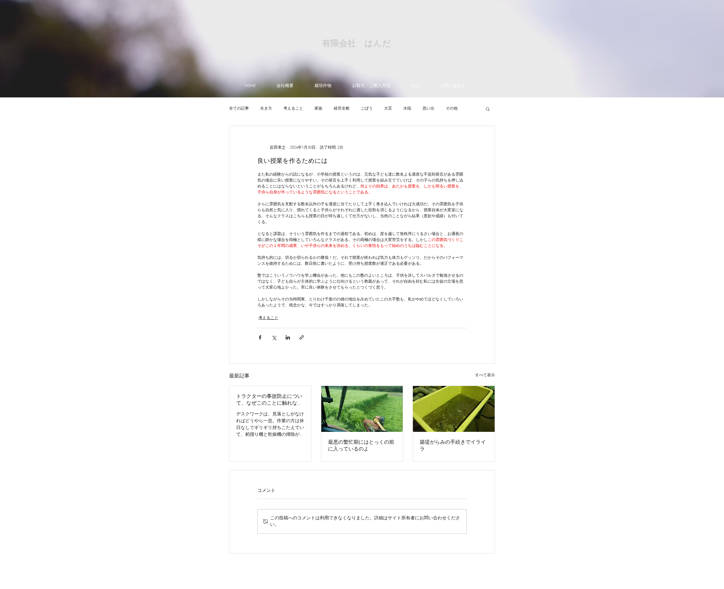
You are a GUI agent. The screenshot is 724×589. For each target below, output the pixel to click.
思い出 (428, 108)
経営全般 (342, 108)
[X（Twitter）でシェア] (274, 337)
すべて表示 (485, 375)
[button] (487, 108)
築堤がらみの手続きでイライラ (453, 445)
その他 (452, 108)
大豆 (388, 108)
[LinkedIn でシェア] (287, 337)
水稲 (407, 108)
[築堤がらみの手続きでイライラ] (454, 409)
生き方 (266, 108)
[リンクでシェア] (301, 337)
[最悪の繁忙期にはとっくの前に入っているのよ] (362, 409)
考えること (293, 108)
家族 (318, 108)
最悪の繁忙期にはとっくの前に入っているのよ (361, 445)
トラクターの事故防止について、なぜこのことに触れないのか (269, 400)
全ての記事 (239, 108)
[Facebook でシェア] (260, 337)
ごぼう (367, 108)
